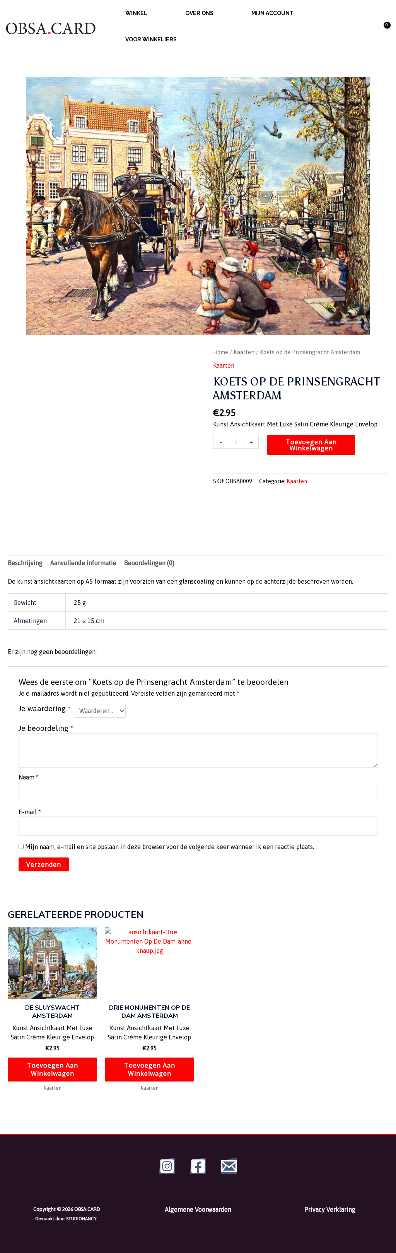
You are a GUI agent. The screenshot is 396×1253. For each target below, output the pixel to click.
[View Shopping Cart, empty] (380, 26)
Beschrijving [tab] (25, 562)
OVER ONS (199, 13)
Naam (29, 777)
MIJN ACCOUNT (272, 13)
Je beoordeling (46, 728)
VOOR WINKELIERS (151, 39)
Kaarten (244, 352)
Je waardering (44, 708)
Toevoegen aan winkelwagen (311, 445)
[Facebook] (198, 1166)
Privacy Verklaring (329, 1209)
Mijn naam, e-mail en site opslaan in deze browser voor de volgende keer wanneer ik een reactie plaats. (169, 846)
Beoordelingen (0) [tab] (149, 562)
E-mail (30, 811)
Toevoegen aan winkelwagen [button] (52, 1069)
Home (220, 352)
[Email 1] (229, 1166)
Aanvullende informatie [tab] (83, 562)
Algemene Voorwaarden (198, 1209)
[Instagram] (167, 1166)
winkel (136, 13)
